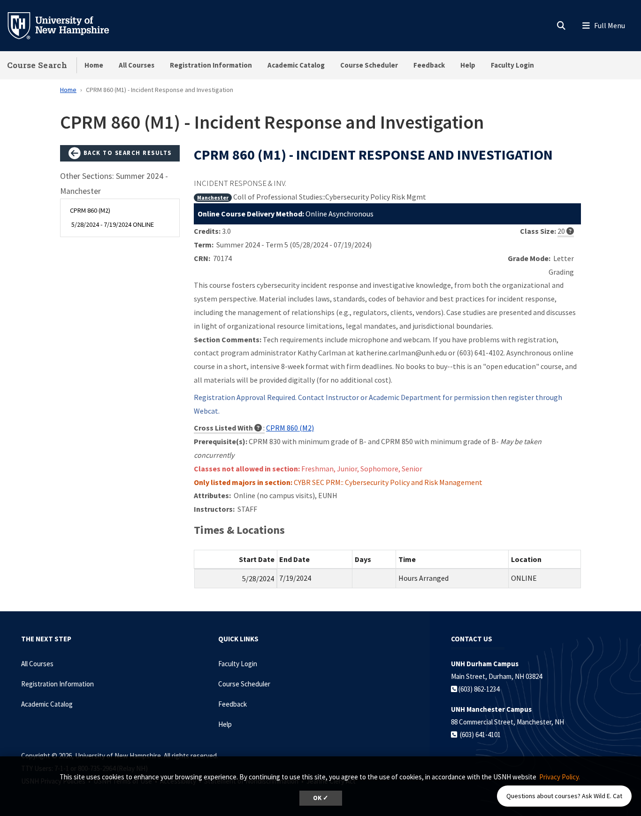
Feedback (429, 65)
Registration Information (211, 65)
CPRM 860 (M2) (290, 427)
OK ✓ (320, 798)
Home (93, 65)
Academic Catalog (296, 65)
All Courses (136, 65)
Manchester (213, 197)
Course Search (37, 65)
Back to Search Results (126, 152)
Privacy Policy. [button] (559, 776)
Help (467, 65)
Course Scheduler (369, 65)
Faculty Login (512, 65)
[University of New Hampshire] (65, 25)
